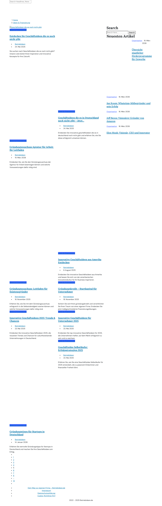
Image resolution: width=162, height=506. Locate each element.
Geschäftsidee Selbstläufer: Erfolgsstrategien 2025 (73, 349)
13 (14, 481)
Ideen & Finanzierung (21, 23)
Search (132, 32)
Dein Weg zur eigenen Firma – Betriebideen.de (46, 488)
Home (15, 20)
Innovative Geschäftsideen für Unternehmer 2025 (74, 319)
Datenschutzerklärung (46, 493)
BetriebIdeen (20, 44)
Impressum (46, 490)
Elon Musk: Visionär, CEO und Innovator (128, 132)
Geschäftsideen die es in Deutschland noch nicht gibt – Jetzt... (78, 119)
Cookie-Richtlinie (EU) (46, 496)
